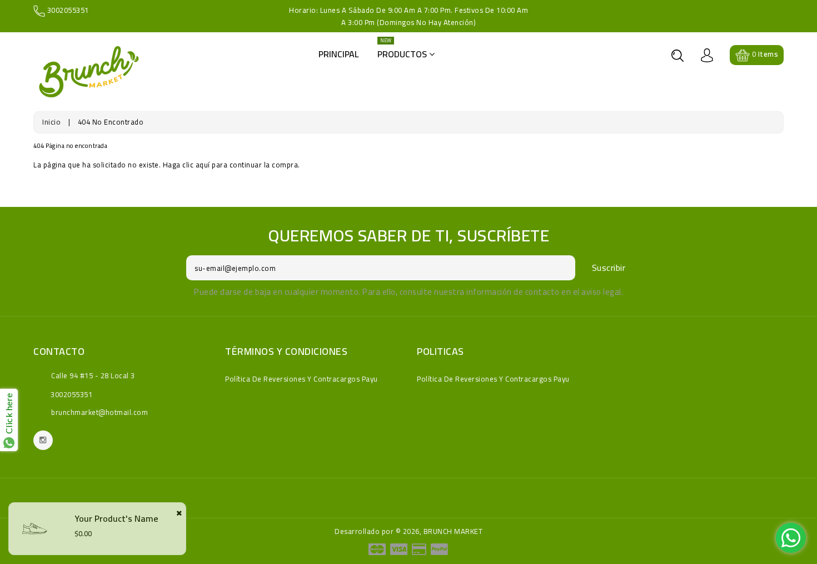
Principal (338, 54)
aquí (203, 164)
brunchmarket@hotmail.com (99, 412)
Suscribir (609, 267)
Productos (403, 50)
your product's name (116, 518)
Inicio (51, 122)
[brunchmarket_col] (43, 440)
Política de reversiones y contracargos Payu (301, 378)
